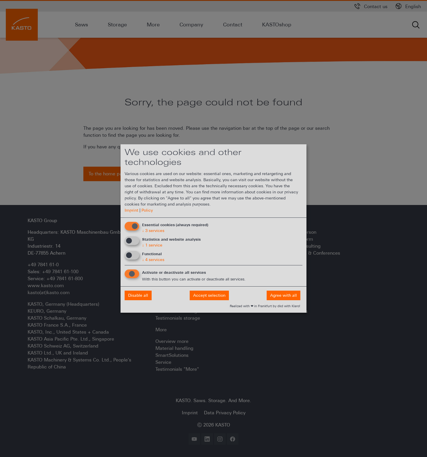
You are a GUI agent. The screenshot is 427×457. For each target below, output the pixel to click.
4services (153, 259)
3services (153, 230)
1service (152, 245)
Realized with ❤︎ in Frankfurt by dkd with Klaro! (265, 306)
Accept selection (209, 295)
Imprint (131, 210)
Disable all (138, 295)
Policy (147, 210)
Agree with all (283, 295)
